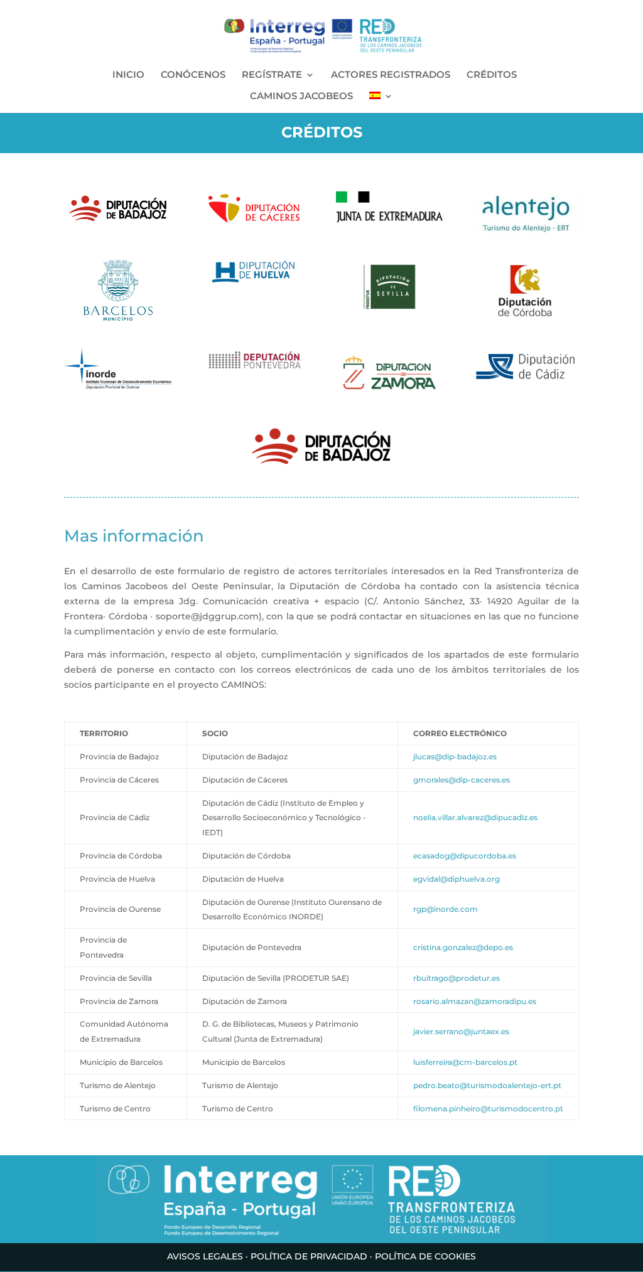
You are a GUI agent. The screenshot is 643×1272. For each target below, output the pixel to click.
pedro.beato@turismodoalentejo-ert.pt (487, 1085)
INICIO (128, 75)
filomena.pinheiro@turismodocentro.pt (488, 1108)
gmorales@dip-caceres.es (461, 779)
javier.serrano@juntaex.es (461, 1031)
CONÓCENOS (193, 75)
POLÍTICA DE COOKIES (425, 1256)
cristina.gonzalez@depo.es (463, 947)
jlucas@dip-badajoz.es (455, 756)
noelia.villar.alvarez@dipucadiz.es (475, 817)
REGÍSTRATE (272, 75)
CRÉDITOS (492, 75)
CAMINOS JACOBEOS (301, 97)
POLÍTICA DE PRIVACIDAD (309, 1256)
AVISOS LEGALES (205, 1256)
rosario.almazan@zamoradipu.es (474, 1001)
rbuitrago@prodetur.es (456, 978)
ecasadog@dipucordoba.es (464, 855)
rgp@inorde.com (445, 909)
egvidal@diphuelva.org (456, 879)
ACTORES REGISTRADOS (390, 75)
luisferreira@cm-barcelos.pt (465, 1062)
